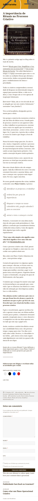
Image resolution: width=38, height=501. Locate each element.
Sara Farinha (9, 4)
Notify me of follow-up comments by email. (17, 463)
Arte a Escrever (30, 392)
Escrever (5, 394)
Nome (5, 440)
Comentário (8, 416)
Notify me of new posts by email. (13, 466)
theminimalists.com (17, 242)
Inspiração (11, 394)
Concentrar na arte (15, 396)
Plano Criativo (24, 396)
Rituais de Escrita (16, 398)
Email (5, 448)
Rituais (9, 398)
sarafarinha (20, 392)
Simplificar (24, 398)
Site (4, 456)
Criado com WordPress (9, 498)
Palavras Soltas (18, 394)
